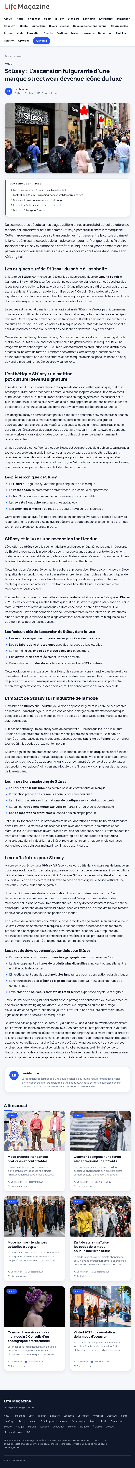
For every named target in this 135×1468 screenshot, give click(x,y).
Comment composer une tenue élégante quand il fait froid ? (97, 1159)
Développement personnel (90, 26)
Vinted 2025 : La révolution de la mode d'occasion (94, 1334)
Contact (41, 40)
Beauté (48, 33)
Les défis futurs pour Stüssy (29, 210)
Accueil (8, 18)
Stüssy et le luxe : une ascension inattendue (38, 200)
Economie (89, 18)
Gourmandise (119, 26)
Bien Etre (74, 18)
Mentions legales (13, 1432)
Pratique (62, 33)
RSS (28, 1432)
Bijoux (53, 26)
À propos (23, 40)
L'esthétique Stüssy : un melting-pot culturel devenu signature (48, 194)
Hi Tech (59, 18)
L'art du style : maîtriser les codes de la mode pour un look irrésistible (92, 1246)
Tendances (33, 18)
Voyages (89, 33)
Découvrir (10, 26)
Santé (24, 26)
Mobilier (121, 33)
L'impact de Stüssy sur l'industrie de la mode (37, 205)
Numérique (38, 26)
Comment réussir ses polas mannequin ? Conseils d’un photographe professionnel (29, 1336)
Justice (64, 26)
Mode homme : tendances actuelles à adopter (27, 1244)
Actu (20, 18)
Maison (75, 33)
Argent (8, 33)
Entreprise (106, 18)
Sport (47, 18)
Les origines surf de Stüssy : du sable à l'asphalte (40, 190)
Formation (33, 33)
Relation (9, 40)
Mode (20, 33)
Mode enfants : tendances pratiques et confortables (28, 1159)
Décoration (105, 33)
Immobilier (123, 18)
